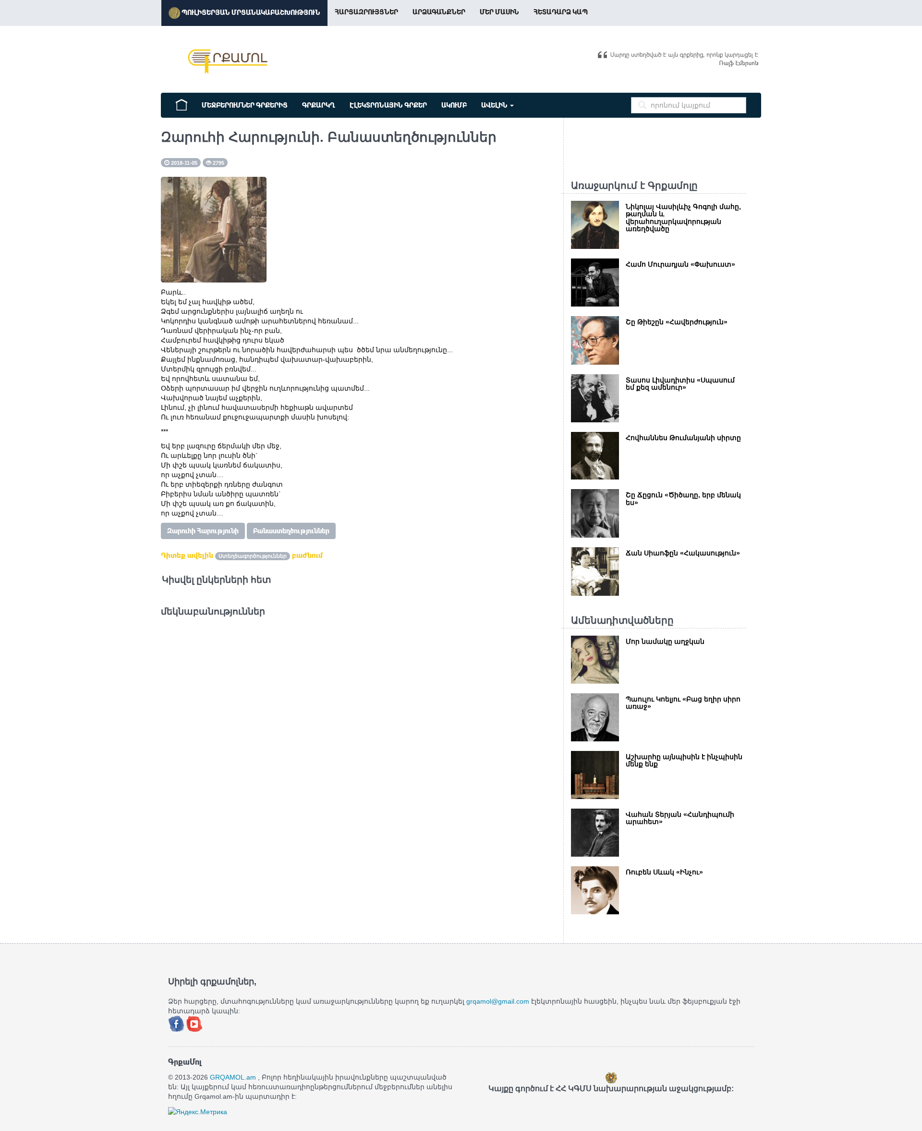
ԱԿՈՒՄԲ (454, 105)
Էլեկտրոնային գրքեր (388, 105)
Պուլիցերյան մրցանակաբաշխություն (250, 12)
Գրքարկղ (318, 105)
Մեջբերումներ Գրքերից (245, 105)
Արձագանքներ (438, 12)
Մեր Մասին (499, 12)
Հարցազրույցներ (366, 12)
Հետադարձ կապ (561, 12)
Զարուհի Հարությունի (203, 531)
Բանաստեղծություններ (291, 531)
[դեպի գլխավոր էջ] (181, 104)
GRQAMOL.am (233, 1077)
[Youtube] (194, 1023)
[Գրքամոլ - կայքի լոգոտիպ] (228, 61)
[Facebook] (177, 1023)
